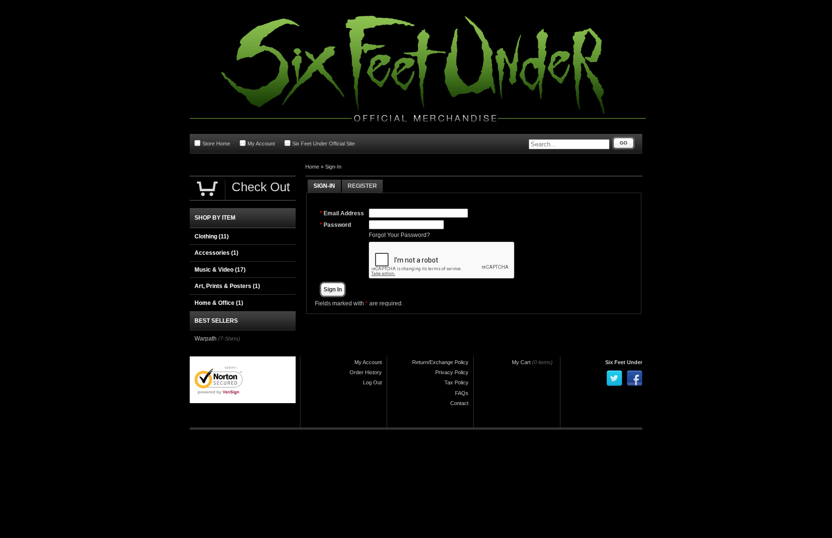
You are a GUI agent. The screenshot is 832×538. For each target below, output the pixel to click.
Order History (366, 372)
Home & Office (219, 303)
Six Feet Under (623, 362)
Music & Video (220, 269)
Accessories (216, 252)
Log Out (372, 382)
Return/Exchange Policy (440, 362)
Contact (459, 403)
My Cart (521, 362)
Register (362, 186)
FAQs (461, 393)
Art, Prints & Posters (227, 286)
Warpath (206, 338)
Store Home (216, 143)
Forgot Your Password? (399, 235)
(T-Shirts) (229, 338)
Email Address (344, 213)
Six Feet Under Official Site (323, 143)
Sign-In (333, 167)
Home (312, 167)
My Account (261, 143)
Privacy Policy (451, 372)
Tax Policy (456, 382)
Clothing (212, 236)
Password (337, 225)
